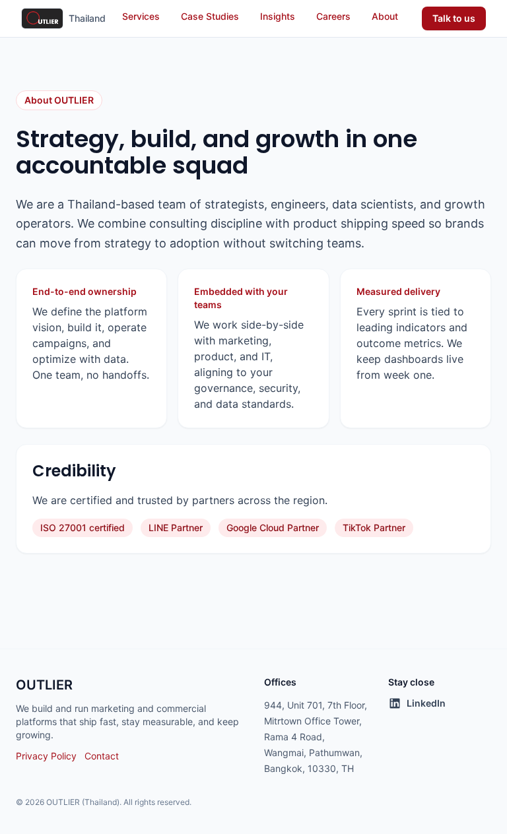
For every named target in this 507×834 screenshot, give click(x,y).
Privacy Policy (46, 755)
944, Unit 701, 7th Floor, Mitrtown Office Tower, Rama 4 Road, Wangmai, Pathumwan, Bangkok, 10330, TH (315, 736)
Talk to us (453, 18)
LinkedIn (426, 703)
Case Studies (210, 16)
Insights (277, 16)
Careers (333, 16)
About (385, 16)
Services (141, 16)
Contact (101, 755)
